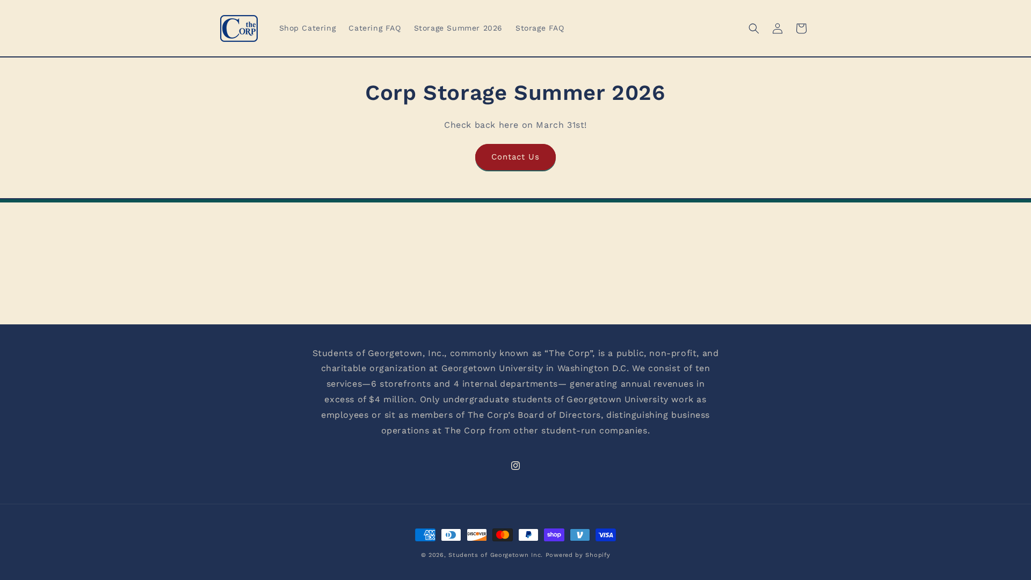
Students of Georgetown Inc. (495, 555)
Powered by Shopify (578, 555)
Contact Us (515, 157)
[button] (754, 28)
